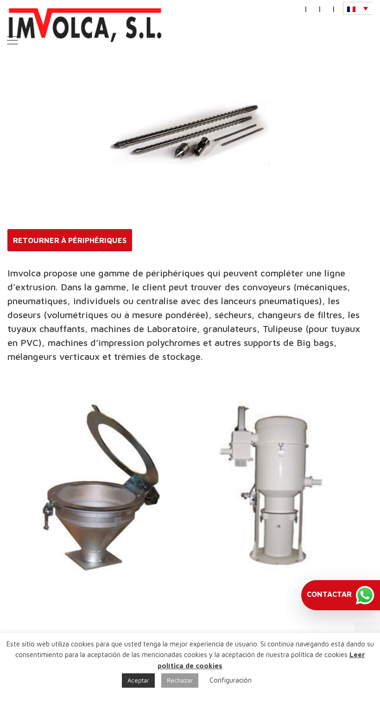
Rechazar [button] (180, 680)
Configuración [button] (230, 680)
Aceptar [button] (138, 680)
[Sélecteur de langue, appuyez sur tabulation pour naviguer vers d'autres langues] (358, 8)
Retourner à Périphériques (70, 240)
